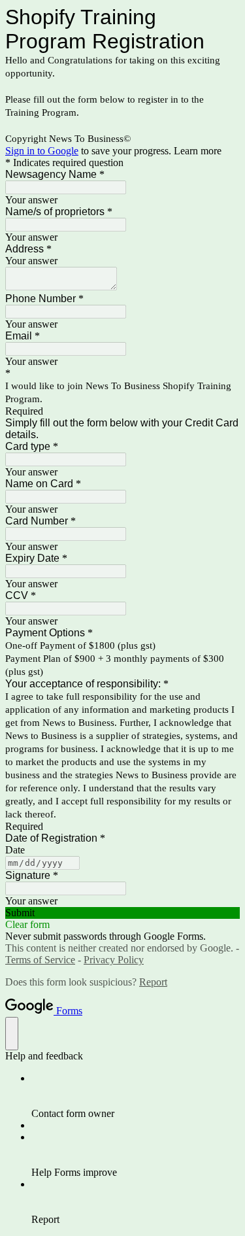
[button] (122, 913)
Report (153, 981)
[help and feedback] (11, 1033)
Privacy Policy (114, 959)
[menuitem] (135, 1096)
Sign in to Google (41, 150)
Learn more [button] (197, 150)
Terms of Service (40, 959)
